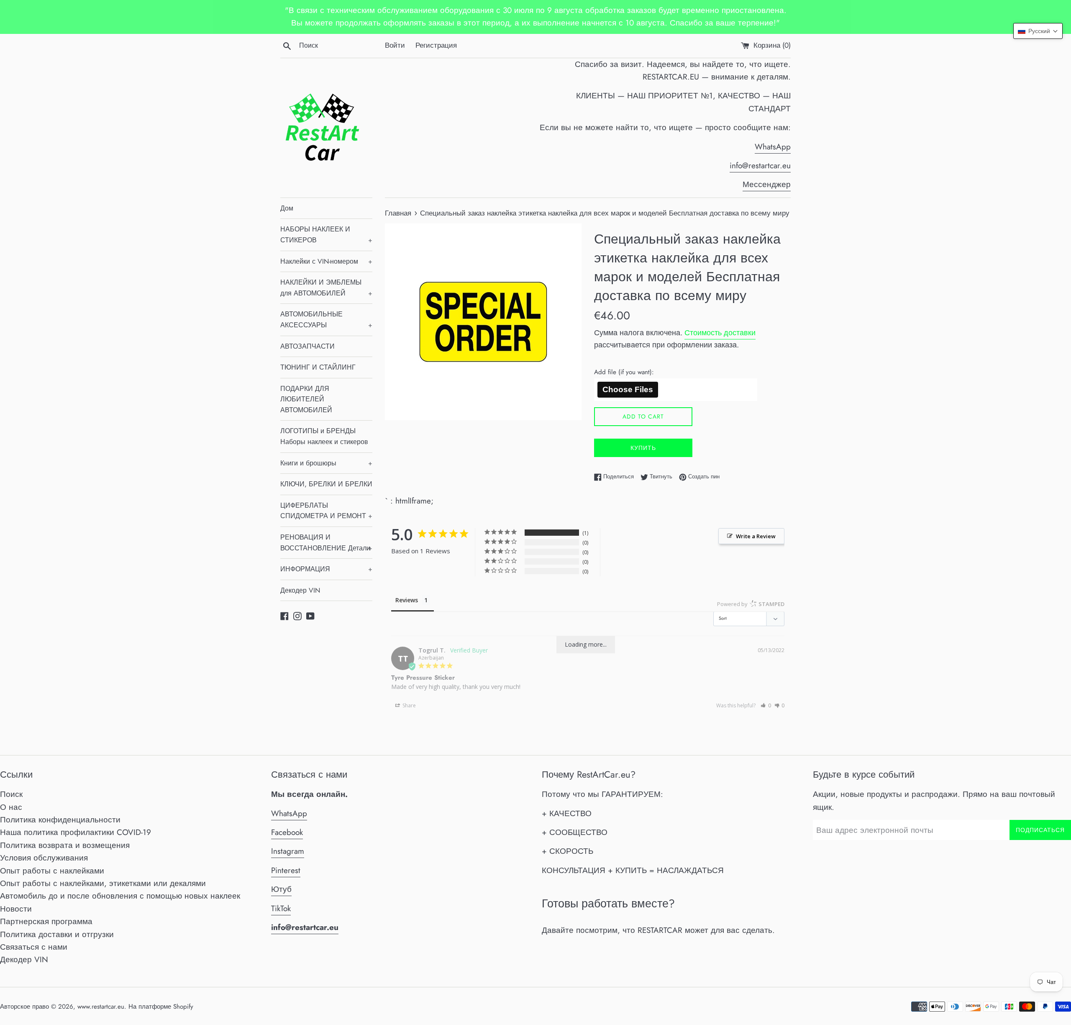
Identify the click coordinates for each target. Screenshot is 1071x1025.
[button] (766, 705)
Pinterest (285, 870)
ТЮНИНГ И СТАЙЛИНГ (318, 367)
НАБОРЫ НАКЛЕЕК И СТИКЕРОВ (326, 234)
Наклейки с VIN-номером (326, 261)
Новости (16, 909)
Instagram (287, 851)
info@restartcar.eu (760, 165)
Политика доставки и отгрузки (57, 934)
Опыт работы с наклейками (52, 870)
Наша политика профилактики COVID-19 (75, 832)
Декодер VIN (300, 590)
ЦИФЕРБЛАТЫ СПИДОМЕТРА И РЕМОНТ (326, 511)
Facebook (287, 832)
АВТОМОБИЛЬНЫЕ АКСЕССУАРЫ (326, 319)
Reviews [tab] (406, 600)
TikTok (281, 908)
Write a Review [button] (756, 536)
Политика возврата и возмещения (65, 845)
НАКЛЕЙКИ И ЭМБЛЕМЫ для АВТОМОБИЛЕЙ (326, 287)
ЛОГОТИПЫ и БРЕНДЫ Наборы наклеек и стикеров (324, 436)
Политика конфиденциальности (60, 819)
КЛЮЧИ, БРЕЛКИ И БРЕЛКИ (326, 484)
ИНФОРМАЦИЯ (326, 569)
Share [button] (408, 705)
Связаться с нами (33, 947)
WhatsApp (773, 146)
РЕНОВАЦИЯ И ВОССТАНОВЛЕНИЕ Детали (326, 542)
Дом (286, 208)
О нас (11, 807)
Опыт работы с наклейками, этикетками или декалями (103, 883)
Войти (395, 45)
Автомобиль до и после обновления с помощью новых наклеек (120, 896)
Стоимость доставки (720, 332)
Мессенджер (767, 184)
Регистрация (436, 45)
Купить (643, 448)
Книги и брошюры (326, 463)
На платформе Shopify (160, 1006)
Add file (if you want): (624, 372)
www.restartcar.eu (100, 1006)
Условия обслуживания (44, 857)
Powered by (750, 604)
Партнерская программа (46, 921)
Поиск (11, 794)
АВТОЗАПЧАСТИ (307, 346)
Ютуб (281, 889)
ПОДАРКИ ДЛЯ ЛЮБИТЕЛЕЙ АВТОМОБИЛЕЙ (306, 399)
